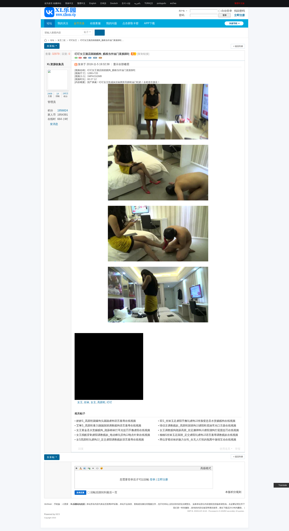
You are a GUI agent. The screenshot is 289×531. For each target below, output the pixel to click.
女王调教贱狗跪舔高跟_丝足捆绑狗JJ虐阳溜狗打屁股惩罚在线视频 (199, 430)
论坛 (49, 23)
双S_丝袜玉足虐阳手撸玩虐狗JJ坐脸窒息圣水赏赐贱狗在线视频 (197, 420)
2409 (49, 94)
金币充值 (79, 23)
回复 (81, 448)
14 (58, 94)
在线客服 (95, 23)
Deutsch (114, 3)
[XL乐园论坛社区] (60, 16)
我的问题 (111, 23)
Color (80, 468)
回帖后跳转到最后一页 (103, 492)
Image (84, 468)
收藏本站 (57, 3)
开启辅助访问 (233, 2)
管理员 (52, 102)
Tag (76, 57)
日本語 (103, 3)
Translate (282, 485)
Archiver (48, 504)
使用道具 (225, 448)
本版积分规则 (233, 492)
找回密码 (239, 10)
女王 (80, 57)
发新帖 (51, 46)
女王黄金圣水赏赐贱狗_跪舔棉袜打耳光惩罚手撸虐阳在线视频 (113, 430)
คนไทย (173, 3)
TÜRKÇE (148, 3)
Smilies (101, 468)
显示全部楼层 (121, 64)
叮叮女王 (73, 40)
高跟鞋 (95, 57)
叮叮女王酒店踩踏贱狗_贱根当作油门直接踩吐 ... (102, 40)
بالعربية (137, 3)
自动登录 (226, 10)
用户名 (182, 11)
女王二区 (62, 40)
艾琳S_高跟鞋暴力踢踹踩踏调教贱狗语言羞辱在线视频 (108, 425)
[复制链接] (143, 53)
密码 (181, 15)
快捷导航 (233, 23)
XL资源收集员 (55, 64)
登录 (152, 479)
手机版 (57, 504)
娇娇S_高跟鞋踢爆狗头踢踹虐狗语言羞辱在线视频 (106, 420)
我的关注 (63, 23)
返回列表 (239, 46)
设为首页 (48, 3)
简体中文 (69, 3)
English (92, 3)
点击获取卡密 (130, 23)
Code (97, 468)
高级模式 (205, 468)
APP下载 (149, 23)
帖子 (86, 32)
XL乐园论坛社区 (45, 40)
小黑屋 (65, 504)
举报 (237, 448)
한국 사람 (126, 3)
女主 (90, 57)
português (161, 3)
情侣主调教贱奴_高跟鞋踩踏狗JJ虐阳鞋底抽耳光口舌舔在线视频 (198, 425)
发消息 (54, 124)
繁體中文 (81, 3)
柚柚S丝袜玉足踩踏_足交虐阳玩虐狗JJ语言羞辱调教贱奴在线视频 (199, 434)
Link (89, 468)
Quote (93, 468)
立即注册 (239, 15)
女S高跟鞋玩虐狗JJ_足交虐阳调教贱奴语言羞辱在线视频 (110, 439)
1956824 (62, 110)
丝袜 (85, 57)
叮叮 (100, 57)
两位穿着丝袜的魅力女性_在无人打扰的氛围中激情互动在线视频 (198, 439)
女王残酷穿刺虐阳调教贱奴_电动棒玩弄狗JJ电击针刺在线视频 (113, 434)
